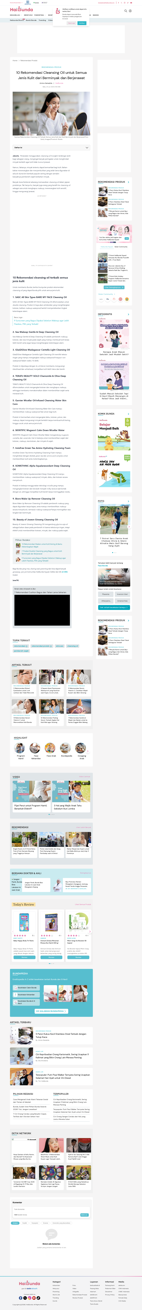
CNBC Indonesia (123, 1291)
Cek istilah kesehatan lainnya (113, 607)
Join (126, 238)
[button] (88, 751)
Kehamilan (56, 1285)
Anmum (43, 938)
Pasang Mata (94, 1288)
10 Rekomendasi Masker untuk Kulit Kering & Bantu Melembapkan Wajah (42, 545)
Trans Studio (94, 1304)
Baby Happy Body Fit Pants (24, 941)
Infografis (76, 1291)
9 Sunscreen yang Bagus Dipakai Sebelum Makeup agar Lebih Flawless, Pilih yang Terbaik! (44, 559)
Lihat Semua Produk (83, 904)
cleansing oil (72, 646)
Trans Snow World (96, 1301)
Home (15, 60)
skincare (59, 646)
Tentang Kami (109, 1285)
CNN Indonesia (123, 1288)
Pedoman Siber (110, 1288)
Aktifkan (82, 23)
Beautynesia (122, 1295)
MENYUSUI (28, 15)
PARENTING (39, 15)
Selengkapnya (85, 873)
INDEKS (96, 15)
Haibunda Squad (107, 247)
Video (50, 20)
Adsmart (93, 1291)
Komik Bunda (31, 20)
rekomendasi (20, 646)
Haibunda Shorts (17, 20)
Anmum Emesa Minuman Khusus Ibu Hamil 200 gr (49, 942)
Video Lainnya (84, 777)
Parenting (56, 1291)
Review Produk (78, 1298)
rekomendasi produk (41, 646)
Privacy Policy (110, 1295)
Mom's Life (56, 1295)
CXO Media (122, 1301)
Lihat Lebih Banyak (83, 827)
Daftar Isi (18, 147)
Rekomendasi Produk (29, 60)
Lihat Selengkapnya (112, 287)
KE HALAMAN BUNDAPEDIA (50, 1011)
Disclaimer (108, 1291)
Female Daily (122, 1298)
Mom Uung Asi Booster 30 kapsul (76, 942)
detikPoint (93, 1298)
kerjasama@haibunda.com (106, 3)
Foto (74, 1285)
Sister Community (121, 247)
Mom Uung (71, 938)
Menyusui (56, 1288)
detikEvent (93, 1295)
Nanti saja (71, 23)
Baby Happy (18, 938)
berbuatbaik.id (95, 1285)
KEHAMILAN (15, 15)
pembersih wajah (21, 651)
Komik (55, 1301)
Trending (42, 20)
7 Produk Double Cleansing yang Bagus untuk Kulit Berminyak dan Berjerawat (42, 552)
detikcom (121, 1285)
